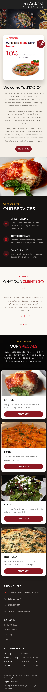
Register (14, 682)
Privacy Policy (10, 685)
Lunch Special (11, 629)
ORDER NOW (23, 414)
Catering (8, 634)
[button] (22, 27)
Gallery (7, 639)
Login (6, 682)
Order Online (10, 625)
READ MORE (23, 149)
